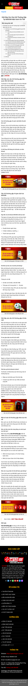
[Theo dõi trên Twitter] (8, 581)
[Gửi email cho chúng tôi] (10, 581)
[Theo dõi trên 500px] (20, 581)
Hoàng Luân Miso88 (12, 667)
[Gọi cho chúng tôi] (13, 581)
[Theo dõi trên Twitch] (22, 581)
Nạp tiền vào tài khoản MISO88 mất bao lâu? (16, 42)
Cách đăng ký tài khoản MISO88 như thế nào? (16, 32)
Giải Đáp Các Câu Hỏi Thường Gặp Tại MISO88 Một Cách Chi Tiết (14, 26)
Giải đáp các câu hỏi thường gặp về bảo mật (14, 45)
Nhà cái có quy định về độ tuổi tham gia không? (15, 54)
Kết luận (7, 56)
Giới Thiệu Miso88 (17, 519)
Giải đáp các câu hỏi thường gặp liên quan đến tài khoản (15, 29)
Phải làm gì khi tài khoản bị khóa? (14, 48)
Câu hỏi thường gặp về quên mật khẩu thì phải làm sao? (16, 35)
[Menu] (2, 4)
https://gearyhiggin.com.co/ (15, 653)
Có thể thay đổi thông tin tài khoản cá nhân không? (16, 38)
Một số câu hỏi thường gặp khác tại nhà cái (14, 49)
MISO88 (7, 75)
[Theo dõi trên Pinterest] (15, 581)
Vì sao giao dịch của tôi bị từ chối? (14, 46)
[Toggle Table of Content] (23, 23)
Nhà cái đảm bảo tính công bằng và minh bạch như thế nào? (16, 52)
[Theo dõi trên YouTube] (17, 581)
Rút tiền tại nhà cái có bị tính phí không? (16, 43)
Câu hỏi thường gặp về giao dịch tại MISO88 (14, 40)
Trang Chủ (3, 11)
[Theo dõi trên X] (6, 581)
